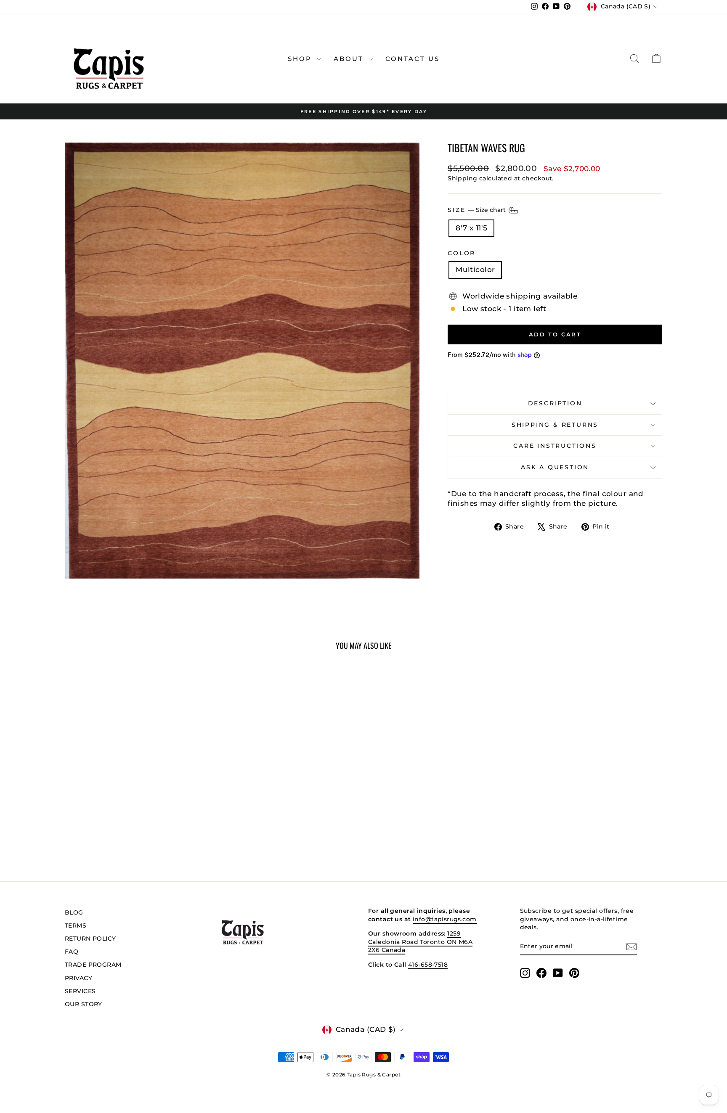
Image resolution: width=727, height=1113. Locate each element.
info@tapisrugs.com (445, 919)
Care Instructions (555, 445)
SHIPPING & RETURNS (555, 424)
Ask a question (555, 467)
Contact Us (412, 59)
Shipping (462, 178)
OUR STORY (83, 1004)
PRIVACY (78, 978)
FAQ (71, 951)
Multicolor (475, 269)
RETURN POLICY (90, 938)
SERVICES (80, 991)
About (350, 59)
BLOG (74, 912)
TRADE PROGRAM (93, 964)
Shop (301, 59)
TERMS (75, 925)
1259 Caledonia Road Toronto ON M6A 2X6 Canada (420, 942)
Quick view (136, 802)
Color (461, 253)
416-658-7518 (428, 964)
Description (555, 403)
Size (477, 209)
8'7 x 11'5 (471, 228)
